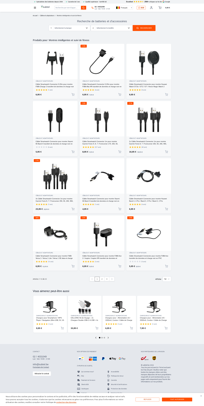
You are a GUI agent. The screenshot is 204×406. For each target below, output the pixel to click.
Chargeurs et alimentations (47, 315)
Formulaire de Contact (41, 367)
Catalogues (85, 388)
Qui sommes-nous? (87, 371)
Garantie (114, 380)
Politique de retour (117, 376)
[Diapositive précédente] (95, 337)
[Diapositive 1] (99, 337)
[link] (92, 279)
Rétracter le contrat (42, 374)
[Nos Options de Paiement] (81, 358)
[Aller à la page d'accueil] (45, 7)
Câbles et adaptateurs (44, 81)
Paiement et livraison (88, 380)
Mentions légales (116, 393)
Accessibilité (115, 371)
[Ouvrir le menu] (35, 8)
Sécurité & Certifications (119, 384)
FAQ (82, 376)
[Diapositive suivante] (108, 337)
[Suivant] (112, 279)
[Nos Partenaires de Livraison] (145, 358)
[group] (41, 90)
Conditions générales (88, 397)
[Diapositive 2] (102, 337)
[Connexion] (151, 8)
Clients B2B (85, 384)
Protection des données (119, 388)
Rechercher (146, 28)
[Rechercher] (83, 8)
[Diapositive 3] (104, 337)
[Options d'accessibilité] (5, 401)
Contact (84, 393)
